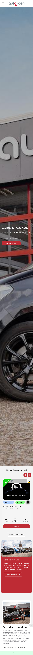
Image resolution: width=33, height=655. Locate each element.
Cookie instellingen (8, 647)
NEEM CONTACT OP (11, 243)
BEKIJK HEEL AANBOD (11, 238)
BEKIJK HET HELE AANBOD (16, 534)
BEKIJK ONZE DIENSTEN (13, 574)
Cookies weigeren (20, 647)
